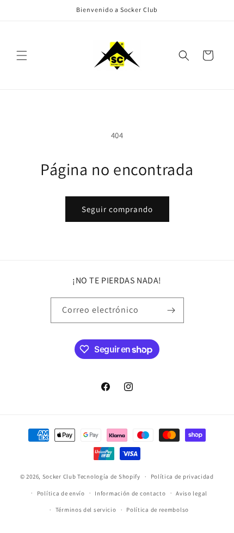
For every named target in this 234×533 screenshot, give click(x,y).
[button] (22, 55)
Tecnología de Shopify (108, 476)
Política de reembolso (157, 509)
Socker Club (59, 476)
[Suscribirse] (171, 310)
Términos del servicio (86, 509)
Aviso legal (191, 493)
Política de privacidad (182, 476)
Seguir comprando (117, 209)
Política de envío (61, 493)
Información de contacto (130, 493)
